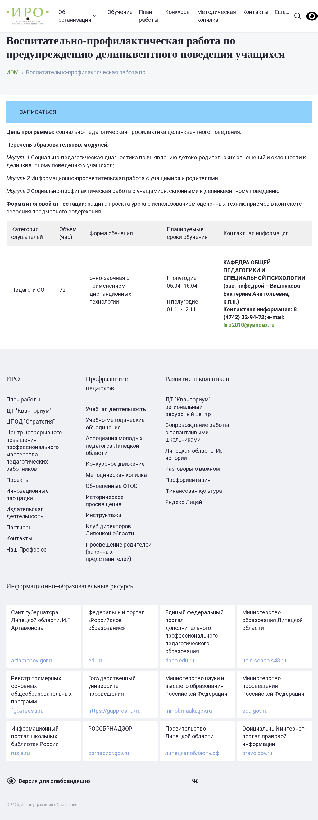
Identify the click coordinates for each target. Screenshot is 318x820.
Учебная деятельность (116, 409)
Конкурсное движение (115, 463)
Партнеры (19, 527)
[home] (27, 16)
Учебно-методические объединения (115, 423)
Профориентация (188, 480)
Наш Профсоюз (26, 549)
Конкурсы (178, 12)
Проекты (18, 480)
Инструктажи (103, 515)
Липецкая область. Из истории (194, 454)
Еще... (282, 12)
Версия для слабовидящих (55, 781)
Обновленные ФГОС (112, 486)
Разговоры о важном (192, 468)
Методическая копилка (216, 16)
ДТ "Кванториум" (29, 410)
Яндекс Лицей (183, 502)
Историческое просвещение (105, 500)
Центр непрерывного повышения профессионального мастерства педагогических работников (34, 450)
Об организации (74, 16)
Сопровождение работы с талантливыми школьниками (197, 432)
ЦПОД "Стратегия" (30, 421)
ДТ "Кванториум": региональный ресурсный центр (188, 406)
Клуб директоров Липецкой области (110, 530)
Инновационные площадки (27, 494)
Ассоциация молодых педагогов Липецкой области (114, 445)
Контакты (255, 12)
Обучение (120, 12)
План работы (149, 16)
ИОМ (12, 72)
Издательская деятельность (25, 513)
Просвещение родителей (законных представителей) (119, 551)
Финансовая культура (193, 491)
